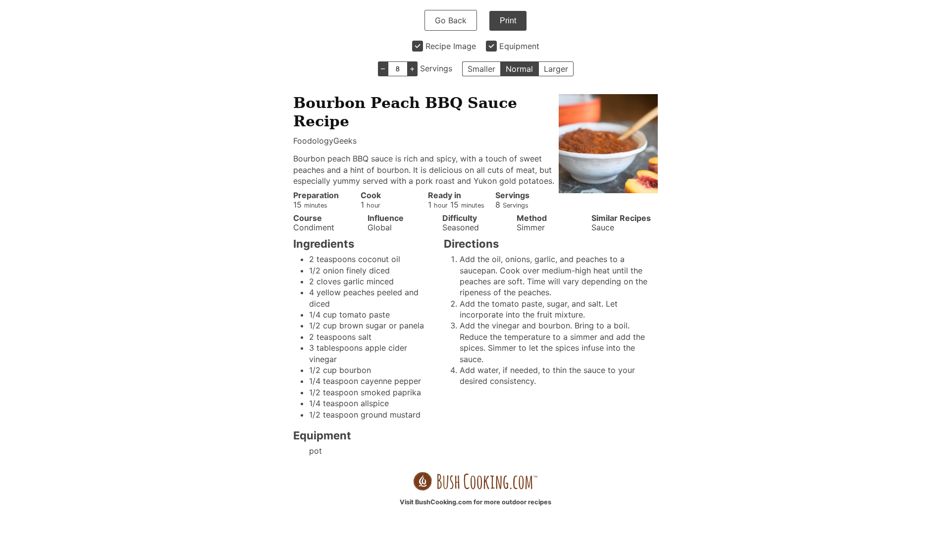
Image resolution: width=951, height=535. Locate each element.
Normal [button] (519, 69)
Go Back (451, 20)
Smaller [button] (481, 69)
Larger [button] (556, 69)
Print (508, 20)
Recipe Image (450, 46)
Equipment (519, 46)
